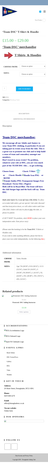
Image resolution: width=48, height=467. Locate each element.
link (42, 239)
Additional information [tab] (24, 119)
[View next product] (44, 20)
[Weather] (26, 2)
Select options (24, 312)
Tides (8, 370)
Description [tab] (24, 113)
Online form (8, 411)
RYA (8, 366)
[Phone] (15, 2)
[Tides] (32, 2)
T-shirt (18, 100)
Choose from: (11, 67)
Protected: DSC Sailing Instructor (24, 302)
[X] (7, 447)
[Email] (21, 2)
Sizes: (6, 73)
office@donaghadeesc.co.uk (14, 403)
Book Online (11, 353)
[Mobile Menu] (44, 11)
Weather (9, 375)
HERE (29, 218)
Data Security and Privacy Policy (24, 455)
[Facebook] (14, 447)
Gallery (9, 361)
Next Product (38, 20)
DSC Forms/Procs (12, 357)
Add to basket (24, 89)
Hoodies (12, 100)
